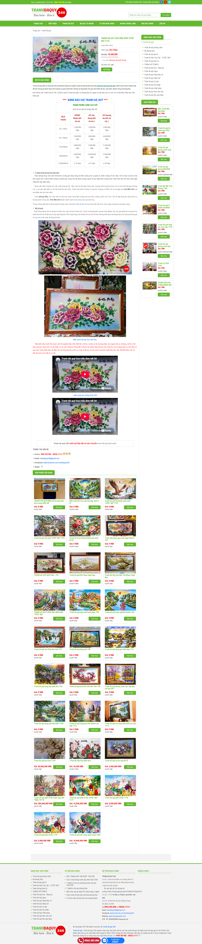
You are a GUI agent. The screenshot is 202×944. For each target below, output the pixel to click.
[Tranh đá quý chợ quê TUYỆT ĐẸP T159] (49, 525)
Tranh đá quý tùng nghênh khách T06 (119, 612)
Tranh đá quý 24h (109, 927)
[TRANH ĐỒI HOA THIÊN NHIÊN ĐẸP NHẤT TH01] (150, 286)
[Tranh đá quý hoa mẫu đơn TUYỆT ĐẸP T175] (65, 72)
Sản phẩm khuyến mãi (133, 2)
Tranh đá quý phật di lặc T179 (45, 835)
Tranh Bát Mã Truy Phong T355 (165, 187)
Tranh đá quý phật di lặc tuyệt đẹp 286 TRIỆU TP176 (49, 799)
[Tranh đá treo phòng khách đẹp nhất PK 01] (85, 525)
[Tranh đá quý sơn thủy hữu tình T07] (49, 637)
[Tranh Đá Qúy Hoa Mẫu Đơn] (85, 748)
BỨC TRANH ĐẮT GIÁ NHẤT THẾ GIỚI (81, 876)
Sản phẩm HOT (150, 102)
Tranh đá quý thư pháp (152, 85)
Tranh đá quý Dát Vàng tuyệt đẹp (82, 575)
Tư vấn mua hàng (106, 23)
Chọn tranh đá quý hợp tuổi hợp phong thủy (82, 895)
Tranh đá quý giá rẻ (151, 54)
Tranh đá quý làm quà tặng (153, 95)
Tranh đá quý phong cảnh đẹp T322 (164, 245)
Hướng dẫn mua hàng (150, 2)
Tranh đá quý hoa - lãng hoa (154, 68)
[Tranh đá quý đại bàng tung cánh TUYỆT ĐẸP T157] (120, 488)
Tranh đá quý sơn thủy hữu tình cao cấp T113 (120, 724)
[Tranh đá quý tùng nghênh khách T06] (120, 600)
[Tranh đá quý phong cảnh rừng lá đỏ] (150, 150)
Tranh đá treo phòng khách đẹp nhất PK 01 (83, 539)
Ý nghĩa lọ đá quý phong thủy (77, 888)
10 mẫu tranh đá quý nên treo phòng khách (82, 898)
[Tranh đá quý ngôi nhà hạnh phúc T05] (85, 600)
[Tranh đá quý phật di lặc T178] (120, 785)
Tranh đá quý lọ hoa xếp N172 (116, 761)
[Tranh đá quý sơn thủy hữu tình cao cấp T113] (120, 711)
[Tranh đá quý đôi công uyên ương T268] (85, 822)
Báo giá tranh (147, 23)
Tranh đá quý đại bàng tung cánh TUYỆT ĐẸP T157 (118, 502)
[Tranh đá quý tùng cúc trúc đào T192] (150, 229)
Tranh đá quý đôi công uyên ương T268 (84, 835)
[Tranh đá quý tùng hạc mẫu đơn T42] (49, 674)
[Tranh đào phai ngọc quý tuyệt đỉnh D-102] (120, 525)
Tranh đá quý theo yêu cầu (153, 91)
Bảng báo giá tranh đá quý (117, 60)
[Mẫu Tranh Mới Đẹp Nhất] (150, 112)
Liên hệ (162, 23)
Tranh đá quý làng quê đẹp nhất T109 (48, 723)
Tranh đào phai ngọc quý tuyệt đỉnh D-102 (120, 539)
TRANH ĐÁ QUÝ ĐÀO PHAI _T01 (46, 575)
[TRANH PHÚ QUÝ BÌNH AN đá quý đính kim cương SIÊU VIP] (49, 488)
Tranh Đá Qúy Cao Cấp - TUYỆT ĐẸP (157, 58)
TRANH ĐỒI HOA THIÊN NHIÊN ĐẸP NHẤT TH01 (165, 284)
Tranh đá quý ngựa (151, 71)
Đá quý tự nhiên (87, 23)
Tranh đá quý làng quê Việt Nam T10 (119, 649)
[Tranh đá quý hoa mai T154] (49, 748)
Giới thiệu (53, 23)
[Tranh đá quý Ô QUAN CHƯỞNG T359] (150, 209)
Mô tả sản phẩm (42, 80)
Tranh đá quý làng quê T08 (79, 649)
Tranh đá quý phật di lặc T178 (116, 798)
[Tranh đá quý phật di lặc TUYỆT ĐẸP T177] (85, 785)
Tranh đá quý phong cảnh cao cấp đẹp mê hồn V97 (120, 687)
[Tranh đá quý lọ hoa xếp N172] (120, 748)
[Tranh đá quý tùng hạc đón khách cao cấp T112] (85, 711)
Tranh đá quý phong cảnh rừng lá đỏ (164, 148)
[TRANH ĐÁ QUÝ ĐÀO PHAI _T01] (49, 562)
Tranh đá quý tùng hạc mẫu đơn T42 (48, 686)
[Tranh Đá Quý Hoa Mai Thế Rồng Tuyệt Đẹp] (120, 562)
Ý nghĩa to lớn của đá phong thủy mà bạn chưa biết (81, 884)
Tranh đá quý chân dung (152, 88)
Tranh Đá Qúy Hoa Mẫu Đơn (80, 761)
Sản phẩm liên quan (43, 472)
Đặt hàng (106, 69)
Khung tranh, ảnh (128, 23)
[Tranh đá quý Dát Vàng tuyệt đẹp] (85, 562)
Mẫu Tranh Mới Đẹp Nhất (163, 110)
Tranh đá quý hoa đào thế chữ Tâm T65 (84, 686)
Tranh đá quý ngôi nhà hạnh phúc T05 (84, 612)
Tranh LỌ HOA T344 (163, 264)
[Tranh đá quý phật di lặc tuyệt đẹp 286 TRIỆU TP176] (49, 785)
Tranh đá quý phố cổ (151, 61)
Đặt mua (59, 507)
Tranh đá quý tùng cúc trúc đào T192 (165, 226)
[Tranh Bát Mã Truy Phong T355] (150, 189)
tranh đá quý (79, 204)
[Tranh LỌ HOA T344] (150, 266)
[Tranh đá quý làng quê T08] (85, 637)
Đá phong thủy (149, 51)
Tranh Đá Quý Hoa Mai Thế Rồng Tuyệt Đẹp (120, 576)
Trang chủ (38, 23)
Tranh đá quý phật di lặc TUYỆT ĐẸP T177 (83, 799)
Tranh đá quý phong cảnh (153, 47)
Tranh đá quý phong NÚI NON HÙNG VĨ (164, 168)
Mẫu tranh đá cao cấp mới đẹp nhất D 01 (84, 502)
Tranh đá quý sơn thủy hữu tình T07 (48, 649)
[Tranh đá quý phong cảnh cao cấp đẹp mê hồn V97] (120, 674)
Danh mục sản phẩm (152, 37)
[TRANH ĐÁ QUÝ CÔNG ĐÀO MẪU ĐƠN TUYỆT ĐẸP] (49, 600)
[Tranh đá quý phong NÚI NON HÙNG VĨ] (150, 170)
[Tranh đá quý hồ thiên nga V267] (150, 131)
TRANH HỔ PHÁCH (151, 64)
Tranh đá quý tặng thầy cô (153, 75)
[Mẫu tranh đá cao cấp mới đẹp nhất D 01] (85, 488)
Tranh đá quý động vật (152, 78)
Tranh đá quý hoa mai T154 (44, 761)
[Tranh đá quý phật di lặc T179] (49, 822)
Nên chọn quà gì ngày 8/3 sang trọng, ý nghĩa (83, 892)
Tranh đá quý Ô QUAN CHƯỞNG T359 (164, 206)
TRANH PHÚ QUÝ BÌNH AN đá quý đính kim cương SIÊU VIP (49, 502)
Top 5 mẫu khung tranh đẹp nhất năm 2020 (82, 880)
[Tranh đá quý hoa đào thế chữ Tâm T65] (85, 674)
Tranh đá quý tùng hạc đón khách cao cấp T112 (84, 724)
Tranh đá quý (68, 23)
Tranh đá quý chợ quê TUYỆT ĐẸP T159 (49, 538)
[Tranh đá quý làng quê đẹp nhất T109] (49, 711)
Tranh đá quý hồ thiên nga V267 (164, 129)
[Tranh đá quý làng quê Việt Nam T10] (120, 637)
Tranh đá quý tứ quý (151, 81)
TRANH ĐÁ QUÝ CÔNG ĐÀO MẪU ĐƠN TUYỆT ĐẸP (48, 613)
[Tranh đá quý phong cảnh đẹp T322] (150, 248)
